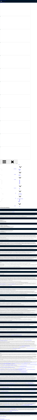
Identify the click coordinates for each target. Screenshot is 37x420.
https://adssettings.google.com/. (31, 383)
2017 (19, 183)
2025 (19, 180)
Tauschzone (19, 201)
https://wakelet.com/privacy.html (23, 371)
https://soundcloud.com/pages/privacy (24, 372)
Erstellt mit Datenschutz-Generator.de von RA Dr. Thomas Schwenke (6, 411)
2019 (19, 182)
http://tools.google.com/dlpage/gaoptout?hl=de (10, 383)
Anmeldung (15, 174)
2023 (19, 181)
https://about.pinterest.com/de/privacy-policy (22, 368)
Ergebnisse (15, 179)
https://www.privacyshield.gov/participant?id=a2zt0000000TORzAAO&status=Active (7, 367)
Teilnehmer (20, 175)
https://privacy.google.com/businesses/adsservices (28, 404)
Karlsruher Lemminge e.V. (2, 2)
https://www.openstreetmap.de (13, 408)
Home (19, 164)
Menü (16, 163)
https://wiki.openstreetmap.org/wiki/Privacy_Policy (14, 410)
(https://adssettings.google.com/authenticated (16, 348)
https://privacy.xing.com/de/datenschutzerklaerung (23, 370)
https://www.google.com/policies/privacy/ (9, 399)
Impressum (1, 416)
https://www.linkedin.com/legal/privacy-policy (22, 369)
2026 (19, 188)
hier (9, 285)
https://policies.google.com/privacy (24, 364)
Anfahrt (19, 206)
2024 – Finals (20, 193)
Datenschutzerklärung (4, 416)
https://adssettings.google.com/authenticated (33, 364)
